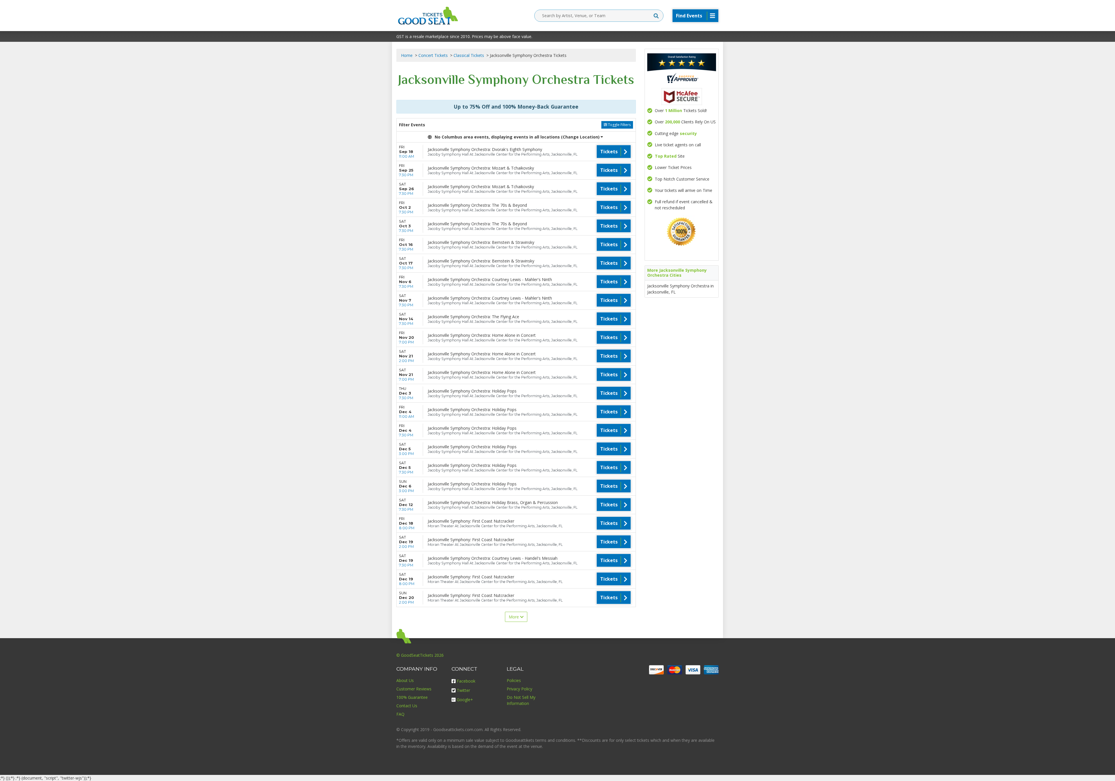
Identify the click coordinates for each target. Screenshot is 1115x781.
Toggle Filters (619, 124)
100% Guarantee (412, 697)
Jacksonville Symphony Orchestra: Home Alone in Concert (482, 335)
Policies (514, 680)
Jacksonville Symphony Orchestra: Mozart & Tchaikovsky (481, 168)
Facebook (466, 681)
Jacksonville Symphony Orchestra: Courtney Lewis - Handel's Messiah (493, 558)
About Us (405, 680)
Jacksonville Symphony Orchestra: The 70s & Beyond (477, 205)
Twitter (463, 690)
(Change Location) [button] (580, 137)
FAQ (400, 714)
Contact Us (406, 705)
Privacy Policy (519, 689)
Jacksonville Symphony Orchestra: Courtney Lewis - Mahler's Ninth (490, 279)
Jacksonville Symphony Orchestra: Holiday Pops (472, 391)
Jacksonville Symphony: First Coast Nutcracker (471, 521)
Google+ (465, 699)
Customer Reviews (413, 689)
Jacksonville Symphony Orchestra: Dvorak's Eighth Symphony (485, 149)
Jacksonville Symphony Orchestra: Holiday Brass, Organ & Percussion (493, 502)
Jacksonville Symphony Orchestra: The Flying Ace (473, 316)
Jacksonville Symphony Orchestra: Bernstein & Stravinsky (481, 242)
